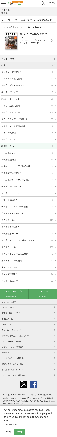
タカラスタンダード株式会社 (27, 119)
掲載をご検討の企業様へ (11, 313)
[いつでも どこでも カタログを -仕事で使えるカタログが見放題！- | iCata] (15, 3)
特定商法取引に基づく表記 (12, 364)
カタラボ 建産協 (7, 27)
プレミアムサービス (10, 307)
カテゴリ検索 (7, 59)
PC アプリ (43, 296)
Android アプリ (43, 291)
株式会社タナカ (27, 139)
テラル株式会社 (27, 220)
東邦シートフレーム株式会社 (27, 254)
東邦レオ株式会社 (27, 267)
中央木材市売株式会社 (27, 173)
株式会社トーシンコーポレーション (27, 240)
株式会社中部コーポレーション (27, 180)
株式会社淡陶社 (27, 159)
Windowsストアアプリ (14, 296)
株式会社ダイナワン (27, 92)
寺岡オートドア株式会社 (27, 213)
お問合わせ (6, 324)
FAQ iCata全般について (11, 330)
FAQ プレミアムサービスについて (15, 336)
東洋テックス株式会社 (27, 260)
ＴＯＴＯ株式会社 (27, 247)
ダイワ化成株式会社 (27, 106)
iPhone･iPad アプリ (14, 291)
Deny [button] (8, 432)
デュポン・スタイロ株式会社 (27, 206)
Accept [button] (19, 432)
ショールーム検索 (9, 302)
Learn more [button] (11, 424)
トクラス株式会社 (27, 281)
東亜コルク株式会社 (27, 227)
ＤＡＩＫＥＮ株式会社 (27, 79)
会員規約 (5, 352)
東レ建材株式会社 (27, 274)
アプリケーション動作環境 (12, 342)
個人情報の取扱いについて (12, 370)
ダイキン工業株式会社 (27, 72)
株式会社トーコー (27, 233)
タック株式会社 (27, 132)
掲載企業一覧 (7, 319)
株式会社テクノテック (27, 193)
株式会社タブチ (27, 153)
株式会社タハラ (27, 146)
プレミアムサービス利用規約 (13, 358)
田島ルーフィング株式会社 (27, 126)
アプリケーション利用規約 (12, 347)
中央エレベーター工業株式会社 (27, 166)
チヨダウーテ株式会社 (27, 186)
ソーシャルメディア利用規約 (13, 375)
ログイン (51, 3)
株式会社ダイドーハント (27, 85)
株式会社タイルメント (27, 99)
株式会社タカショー (27, 112)
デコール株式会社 (27, 200)
